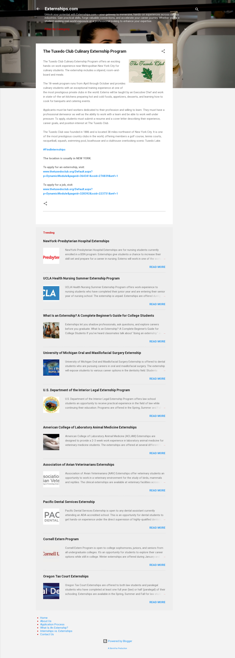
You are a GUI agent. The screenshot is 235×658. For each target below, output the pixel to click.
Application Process (52, 624)
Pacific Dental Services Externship (69, 502)
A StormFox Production (117, 648)
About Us (45, 621)
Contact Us (47, 634)
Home (44, 617)
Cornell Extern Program (61, 539)
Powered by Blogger (119, 641)
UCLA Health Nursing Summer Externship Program (81, 278)
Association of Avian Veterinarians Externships (78, 464)
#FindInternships (54, 149)
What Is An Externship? (54, 627)
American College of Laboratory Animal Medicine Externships (90, 427)
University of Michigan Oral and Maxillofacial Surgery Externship (92, 353)
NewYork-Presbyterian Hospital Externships (76, 241)
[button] (163, 52)
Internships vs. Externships (56, 631)
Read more (157, 267)
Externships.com (61, 8)
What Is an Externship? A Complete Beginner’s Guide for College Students (98, 315)
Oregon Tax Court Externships (65, 576)
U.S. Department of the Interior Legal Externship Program (86, 390)
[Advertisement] (187, 98)
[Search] (197, 10)
